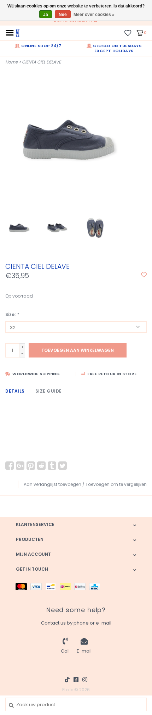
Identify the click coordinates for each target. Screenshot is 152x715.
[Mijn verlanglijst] (127, 32)
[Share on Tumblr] (52, 465)
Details (15, 391)
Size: (12, 314)
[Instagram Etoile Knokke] (85, 679)
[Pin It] (31, 465)
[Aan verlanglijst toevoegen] (144, 275)
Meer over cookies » (94, 14)
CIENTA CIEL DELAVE (41, 62)
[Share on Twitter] (62, 465)
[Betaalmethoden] (23, 586)
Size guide (48, 391)
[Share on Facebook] (9, 465)
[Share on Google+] (20, 465)
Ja (45, 14)
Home (11, 62)
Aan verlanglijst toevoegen (52, 484)
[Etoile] (17, 32)
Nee (63, 14)
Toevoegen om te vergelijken (116, 484)
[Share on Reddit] (41, 465)
